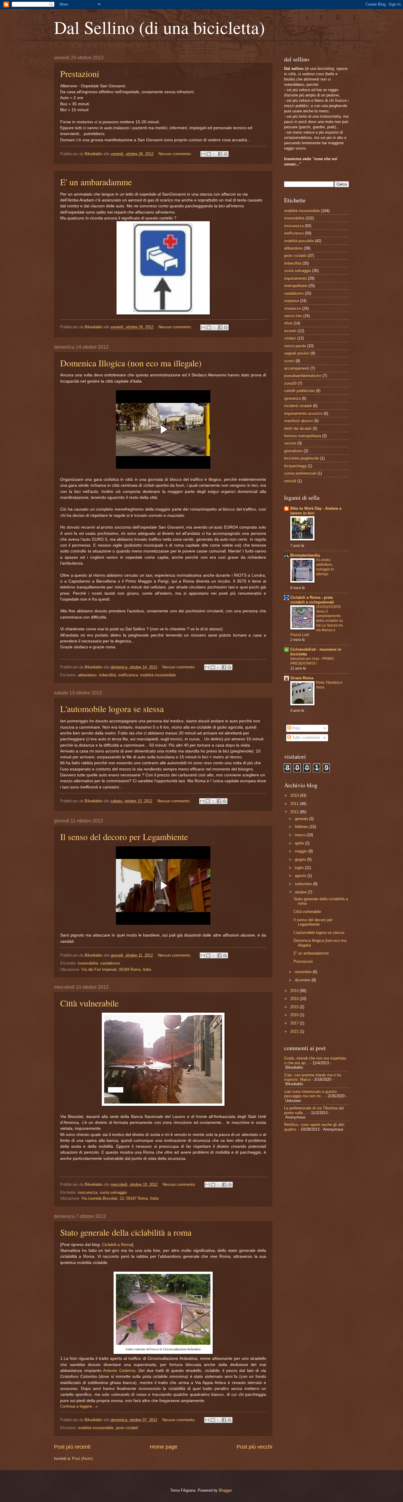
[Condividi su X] (214, 154)
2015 (295, 1007)
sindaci (290, 338)
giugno (301, 859)
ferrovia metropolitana (302, 436)
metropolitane (295, 285)
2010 (295, 795)
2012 (295, 812)
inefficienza (128, 675)
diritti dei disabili (298, 428)
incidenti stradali (298, 406)
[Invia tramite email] (203, 154)
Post (295, 728)
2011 (295, 803)
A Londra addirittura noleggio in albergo (325, 567)
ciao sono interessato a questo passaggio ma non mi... (310, 1093)
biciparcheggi (295, 466)
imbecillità (107, 675)
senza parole (295, 346)
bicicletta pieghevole (301, 458)
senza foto (293, 316)
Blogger (225, 1490)
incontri (290, 331)
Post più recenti (72, 1447)
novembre (304, 972)
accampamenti (296, 368)
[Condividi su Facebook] (220, 154)
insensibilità (88, 963)
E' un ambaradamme (96, 182)
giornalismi (293, 451)
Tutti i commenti (305, 737)
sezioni (290, 443)
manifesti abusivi (298, 421)
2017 (295, 1023)
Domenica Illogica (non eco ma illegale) (131, 363)
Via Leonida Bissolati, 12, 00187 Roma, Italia (119, 1198)
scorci (289, 361)
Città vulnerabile (89, 1003)
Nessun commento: (175, 154)
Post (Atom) (82, 1458)
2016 (295, 1015)
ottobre (301, 892)
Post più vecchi (254, 1447)
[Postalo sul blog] (209, 154)
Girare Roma (301, 678)
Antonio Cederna (119, 1370)
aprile (300, 843)
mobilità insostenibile (158, 675)
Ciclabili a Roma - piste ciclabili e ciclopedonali (312, 599)
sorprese (291, 301)
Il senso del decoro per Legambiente (124, 836)
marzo (301, 835)
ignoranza (292, 398)
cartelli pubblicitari (299, 390)
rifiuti (288, 323)
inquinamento (295, 278)
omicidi (290, 481)
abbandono (87, 675)
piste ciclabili (127, 1428)
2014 (295, 998)
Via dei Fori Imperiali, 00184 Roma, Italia (116, 969)
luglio (300, 867)
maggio (301, 851)
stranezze (292, 308)
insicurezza (87, 1192)
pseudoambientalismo (302, 375)
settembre (304, 884)
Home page (163, 1447)
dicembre (303, 980)
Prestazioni (79, 73)
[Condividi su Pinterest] (226, 154)
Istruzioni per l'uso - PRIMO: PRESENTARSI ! (312, 661)
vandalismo (110, 963)
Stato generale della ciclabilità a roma (125, 1232)
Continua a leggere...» (79, 1406)
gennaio (302, 818)
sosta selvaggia (113, 1192)
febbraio (302, 826)
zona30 (290, 383)
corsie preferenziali (300, 473)
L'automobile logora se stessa (112, 708)
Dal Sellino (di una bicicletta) (159, 27)
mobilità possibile (299, 241)
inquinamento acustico (303, 413)
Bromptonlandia (305, 555)
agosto (301, 875)
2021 (295, 1031)
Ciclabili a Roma (117, 1244)
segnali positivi (296, 353)
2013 (295, 990)
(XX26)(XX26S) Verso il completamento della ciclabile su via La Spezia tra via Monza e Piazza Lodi (316, 621)
